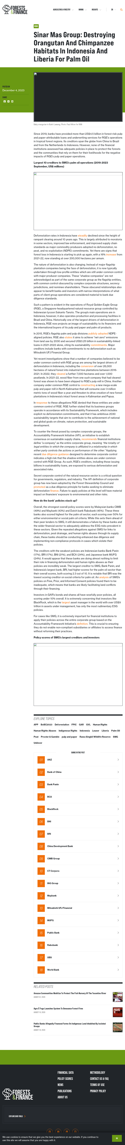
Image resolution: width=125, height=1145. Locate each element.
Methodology (97, 1072)
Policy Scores (65, 1078)
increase (111, 254)
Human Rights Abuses (45, 730)
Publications (65, 1091)
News (60, 1085)
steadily (82, 235)
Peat (36, 736)
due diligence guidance (55, 454)
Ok (117, 1138)
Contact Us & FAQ (99, 1078)
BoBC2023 (46, 724)
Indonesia (85, 730)
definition (82, 623)
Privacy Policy (98, 1091)
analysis (104, 577)
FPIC (74, 724)
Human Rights (100, 724)
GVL (88, 724)
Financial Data (66, 1072)
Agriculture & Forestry (61, 9)
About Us (63, 1097)
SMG (115, 736)
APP (36, 724)
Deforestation (62, 724)
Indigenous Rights (68, 730)
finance (54, 490)
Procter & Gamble (50, 736)
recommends (89, 439)
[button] (5, 101)
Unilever (38, 743)
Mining (81, 9)
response (41, 402)
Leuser (95, 730)
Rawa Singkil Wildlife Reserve (95, 736)
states (68, 337)
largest (66, 602)
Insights (95, 9)
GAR (81, 724)
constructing (87, 385)
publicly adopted (98, 333)
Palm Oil (115, 730)
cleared (61, 373)
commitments (99, 345)
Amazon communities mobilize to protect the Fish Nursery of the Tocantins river (70, 993)
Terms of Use (97, 1085)
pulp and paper (69, 736)
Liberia (105, 730)
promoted (39, 486)
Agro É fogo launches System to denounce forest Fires (58, 1008)
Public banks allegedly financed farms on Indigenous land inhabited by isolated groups (70, 1025)
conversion (87, 366)
